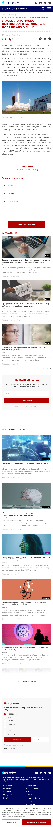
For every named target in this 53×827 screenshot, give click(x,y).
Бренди (31, 791)
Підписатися (26, 400)
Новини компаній (35, 798)
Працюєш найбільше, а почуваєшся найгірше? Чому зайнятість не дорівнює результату (25, 305)
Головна (4, 15)
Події (5, 798)
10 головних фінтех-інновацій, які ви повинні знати (25, 463)
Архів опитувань (10, 748)
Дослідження (33, 788)
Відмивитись (11, 822)
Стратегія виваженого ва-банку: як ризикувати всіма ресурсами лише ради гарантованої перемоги (26, 261)
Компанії (7, 788)
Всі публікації (46, 369)
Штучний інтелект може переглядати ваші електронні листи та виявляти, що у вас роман (26, 514)
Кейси (30, 795)
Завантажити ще (29, 681)
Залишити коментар (26, 225)
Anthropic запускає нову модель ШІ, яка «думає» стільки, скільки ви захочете (24, 604)
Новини (12, 15)
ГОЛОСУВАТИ (17, 740)
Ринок (30, 801)
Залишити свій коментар (26, 170)
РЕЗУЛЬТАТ (40, 740)
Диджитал (32, 785)
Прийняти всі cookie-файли (36, 822)
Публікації (7, 785)
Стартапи (7, 791)
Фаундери (7, 795)
